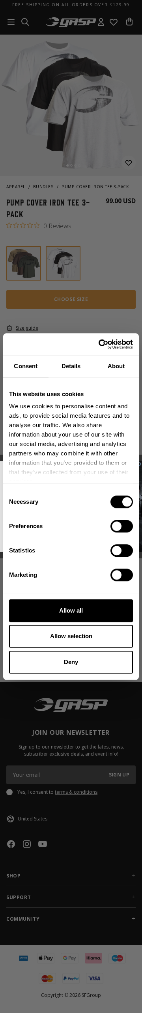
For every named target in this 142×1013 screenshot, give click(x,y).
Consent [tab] (25, 366)
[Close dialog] (139, 463)
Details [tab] (71, 366)
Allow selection (71, 636)
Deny (71, 662)
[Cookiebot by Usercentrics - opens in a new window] (100, 344)
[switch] (121, 526)
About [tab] (116, 366)
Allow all (71, 610)
